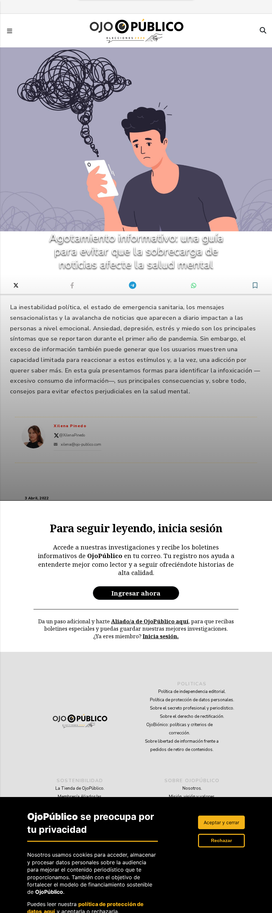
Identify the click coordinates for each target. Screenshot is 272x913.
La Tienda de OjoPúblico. (79, 788)
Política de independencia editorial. (192, 692)
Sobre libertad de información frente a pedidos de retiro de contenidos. (182, 745)
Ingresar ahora (136, 593)
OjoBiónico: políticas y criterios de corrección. (179, 729)
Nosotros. (192, 788)
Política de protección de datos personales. (192, 700)
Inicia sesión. (161, 636)
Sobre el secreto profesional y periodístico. (192, 708)
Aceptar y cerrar (221, 822)
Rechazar (221, 840)
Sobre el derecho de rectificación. (192, 716)
